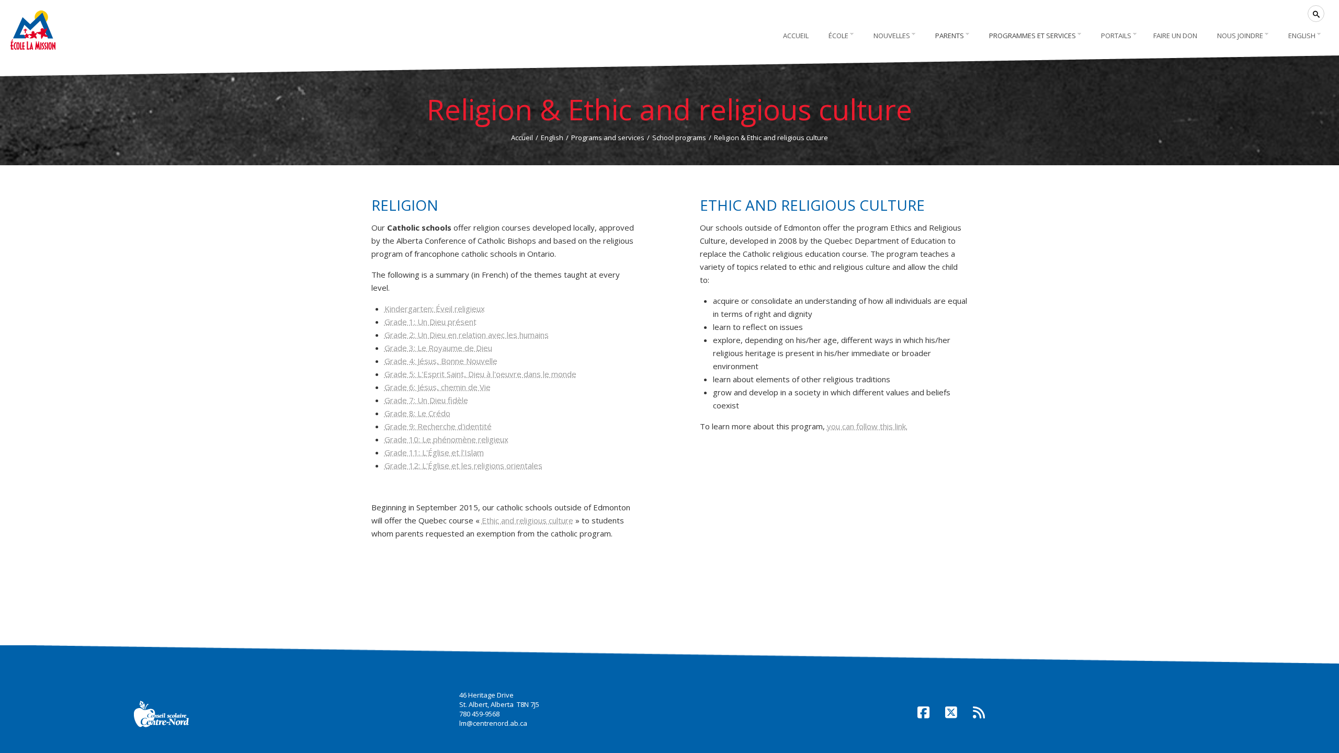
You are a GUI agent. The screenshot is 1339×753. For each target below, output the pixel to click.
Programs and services (607, 137)
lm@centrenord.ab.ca (493, 723)
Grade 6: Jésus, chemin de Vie (437, 387)
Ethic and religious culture (527, 520)
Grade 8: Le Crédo (417, 413)
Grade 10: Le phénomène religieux (446, 439)
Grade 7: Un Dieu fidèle (426, 400)
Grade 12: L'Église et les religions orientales (463, 465)
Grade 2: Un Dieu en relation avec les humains (466, 334)
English (552, 137)
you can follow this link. (867, 426)
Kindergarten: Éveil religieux (434, 308)
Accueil (522, 137)
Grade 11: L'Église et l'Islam (434, 452)
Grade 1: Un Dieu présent (430, 321)
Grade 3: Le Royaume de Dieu (438, 348)
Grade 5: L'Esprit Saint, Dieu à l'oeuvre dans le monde (480, 374)
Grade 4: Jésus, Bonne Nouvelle (440, 361)
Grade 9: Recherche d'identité (438, 426)
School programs (679, 137)
